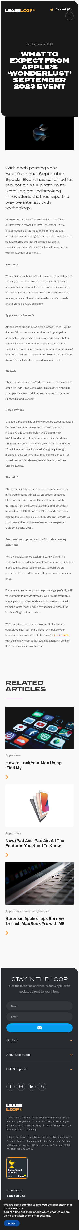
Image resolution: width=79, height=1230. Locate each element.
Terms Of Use (15, 1196)
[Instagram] (21, 1087)
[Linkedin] (32, 1087)
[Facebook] (10, 1087)
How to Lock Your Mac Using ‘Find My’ (39, 745)
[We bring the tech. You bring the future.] (20, 10)
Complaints (14, 1190)
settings (45, 1216)
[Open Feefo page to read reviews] (39, 1169)
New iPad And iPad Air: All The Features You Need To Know (39, 823)
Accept (12, 1223)
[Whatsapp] (42, 1087)
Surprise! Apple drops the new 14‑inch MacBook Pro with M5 (39, 901)
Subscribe (39, 1027)
